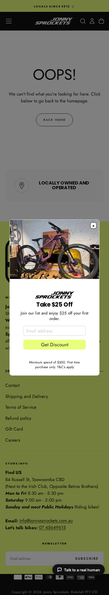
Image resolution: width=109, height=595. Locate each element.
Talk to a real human (82, 570)
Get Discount (54, 344)
